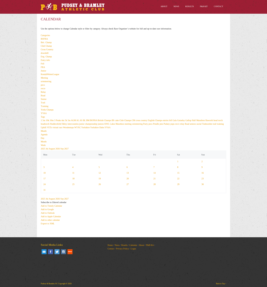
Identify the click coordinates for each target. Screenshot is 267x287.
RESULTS (189, 6)
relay (182, 124)
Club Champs (125, 120)
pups (172, 124)
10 (44, 173)
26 (100, 184)
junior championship (88, 124)
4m (63, 120)
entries (166, 120)
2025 (43, 149)
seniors (193, 124)
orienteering (46, 81)
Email (44, 251)
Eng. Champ (46, 56)
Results (124, 245)
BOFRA (44, 39)
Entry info (45, 60)
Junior (43, 71)
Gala (175, 120)
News (117, 245)
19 (100, 178)
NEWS (176, 6)
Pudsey (167, 124)
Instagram (63, 251)
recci (177, 124)
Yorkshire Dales (97, 127)
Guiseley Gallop (184, 120)
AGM (73, 120)
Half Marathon (198, 120)
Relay (43, 92)
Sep (62, 149)
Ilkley (65, 124)
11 (73, 173)
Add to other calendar (50, 220)
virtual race (58, 127)
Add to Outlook (48, 213)
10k (48, 120)
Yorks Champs (47, 110)
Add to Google (47, 209)
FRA (43, 67)
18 (73, 178)
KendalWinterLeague (50, 74)
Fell (42, 64)
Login (133, 249)
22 (178, 178)
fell (171, 120)
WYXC (77, 127)
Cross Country (47, 49)
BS (113, 120)
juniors (101, 124)
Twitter (57, 251)
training (220, 124)
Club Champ (46, 46)
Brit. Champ (46, 42)
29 (178, 184)
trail (215, 124)
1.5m (43, 120)
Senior (44, 99)
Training (44, 106)
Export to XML (48, 223)
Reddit (70, 251)
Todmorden (207, 124)
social (199, 124)
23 (202, 178)
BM (88, 120)
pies (162, 124)
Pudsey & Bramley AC (49, 284)
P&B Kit (150, 245)
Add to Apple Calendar (51, 216)
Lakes (113, 124)
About (141, 245)
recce (43, 88)
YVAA (44, 113)
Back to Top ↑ (221, 284)
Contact (111, 249)
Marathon (120, 124)
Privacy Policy (122, 249)
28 (154, 184)
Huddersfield (56, 124)
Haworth (209, 120)
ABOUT (164, 6)
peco (43, 85)
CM (134, 120)
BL (84, 120)
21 (154, 178)
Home (110, 245)
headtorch (45, 124)
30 (202, 184)
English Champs (155, 120)
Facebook (50, 251)
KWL (107, 124)
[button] (53, 202)
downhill (45, 53)
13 (128, 173)
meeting (128, 124)
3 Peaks (57, 120)
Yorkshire (85, 127)
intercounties (73, 124)
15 (178, 173)
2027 (66, 149)
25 (73, 184)
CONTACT (218, 6)
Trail (43, 103)
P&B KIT (204, 6)
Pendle (156, 124)
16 (202, 173)
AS (81, 120)
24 (44, 184)
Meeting (44, 78)
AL (78, 120)
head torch (218, 120)
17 (44, 178)
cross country (142, 120)
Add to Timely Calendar (51, 206)
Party (145, 124)
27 (128, 184)
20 (128, 178)
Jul (47, 149)
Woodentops (68, 127)
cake (117, 120)
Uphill (44, 127)
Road (43, 95)
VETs (50, 127)
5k (66, 120)
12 (100, 173)
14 (154, 173)
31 (44, 190)
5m (69, 120)
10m (52, 120)
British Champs (105, 120)
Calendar (133, 245)
